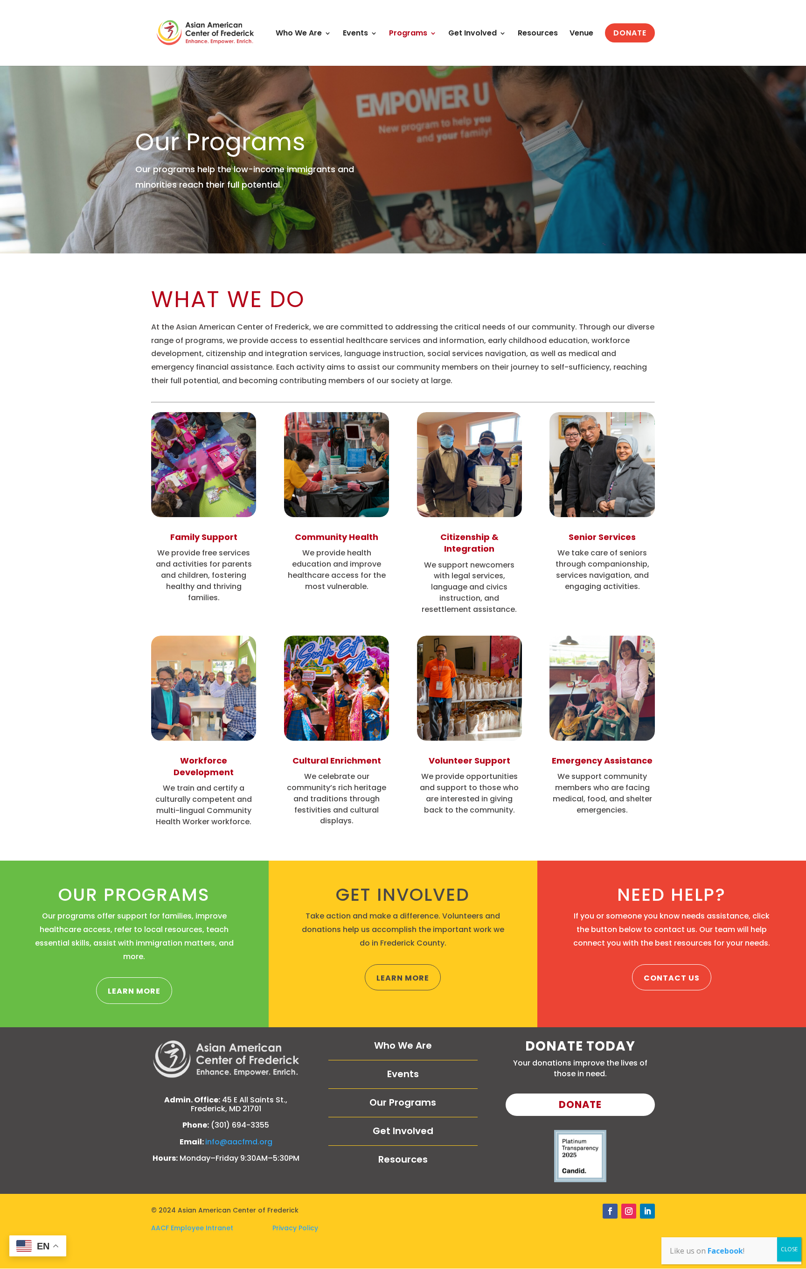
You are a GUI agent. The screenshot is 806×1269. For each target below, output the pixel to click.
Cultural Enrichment (336, 760)
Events (355, 34)
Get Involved (472, 34)
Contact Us (672, 978)
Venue (581, 34)
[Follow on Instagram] (628, 1211)
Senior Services (602, 537)
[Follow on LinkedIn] (647, 1211)
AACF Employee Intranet (211, 1228)
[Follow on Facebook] (610, 1211)
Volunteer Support (469, 760)
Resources (538, 34)
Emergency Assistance (602, 760)
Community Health (336, 537)
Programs (408, 34)
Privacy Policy (295, 1228)
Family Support (203, 537)
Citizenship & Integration (469, 542)
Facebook (725, 1251)
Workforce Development (204, 766)
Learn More (134, 991)
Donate (580, 1104)
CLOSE (789, 1249)
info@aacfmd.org (238, 1141)
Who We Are (299, 34)
